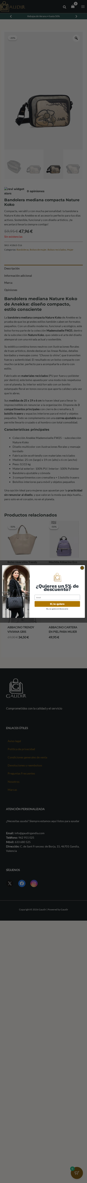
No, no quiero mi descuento (57, 608)
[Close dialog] (82, 568)
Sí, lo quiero (57, 604)
